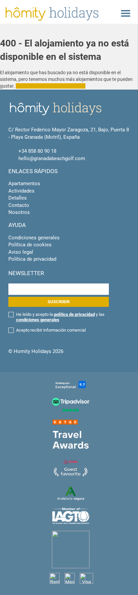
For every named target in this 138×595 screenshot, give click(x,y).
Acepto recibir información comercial (51, 330)
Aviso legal (20, 252)
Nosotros (19, 212)
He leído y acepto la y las (60, 317)
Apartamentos (24, 184)
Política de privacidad (32, 259)
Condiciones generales (34, 238)
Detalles (17, 198)
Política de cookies (30, 245)
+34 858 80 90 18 (37, 151)
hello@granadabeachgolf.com (51, 158)
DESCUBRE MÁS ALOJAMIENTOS (50, 86)
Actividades (21, 191)
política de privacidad (74, 314)
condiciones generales (37, 319)
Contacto (18, 205)
